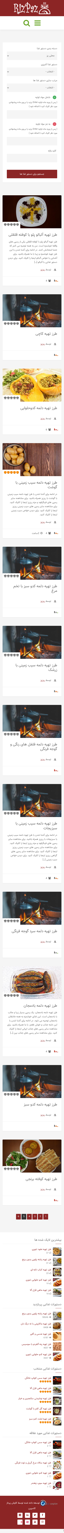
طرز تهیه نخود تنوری (41, 1249)
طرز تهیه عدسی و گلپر (40, 1334)
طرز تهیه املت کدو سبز (40, 1419)
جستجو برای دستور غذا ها (32, 174)
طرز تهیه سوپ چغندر (41, 1483)
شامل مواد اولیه (43, 97)
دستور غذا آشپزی (49, 65)
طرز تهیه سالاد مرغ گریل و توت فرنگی (33, 1463)
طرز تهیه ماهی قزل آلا (40, 1290)
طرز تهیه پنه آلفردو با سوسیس (36, 1344)
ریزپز (42, 270)
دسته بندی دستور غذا (47, 49)
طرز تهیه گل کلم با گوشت (38, 1409)
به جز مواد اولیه (43, 124)
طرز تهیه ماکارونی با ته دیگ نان (36, 1324)
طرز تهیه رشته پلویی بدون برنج (36, 1260)
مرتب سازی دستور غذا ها (45, 81)
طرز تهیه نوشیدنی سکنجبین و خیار (34, 1398)
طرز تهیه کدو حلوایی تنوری (38, 1280)
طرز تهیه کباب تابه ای (41, 1270)
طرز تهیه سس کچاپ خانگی (38, 1378)
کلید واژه (52, 151)
